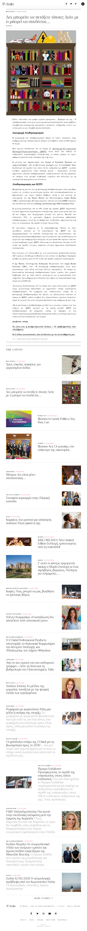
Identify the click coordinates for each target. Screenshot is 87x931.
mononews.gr (62, 919)
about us (23, 919)
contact (31, 919)
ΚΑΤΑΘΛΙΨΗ (44, 339)
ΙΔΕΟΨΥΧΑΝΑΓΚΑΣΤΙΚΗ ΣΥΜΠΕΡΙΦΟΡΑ (28, 339)
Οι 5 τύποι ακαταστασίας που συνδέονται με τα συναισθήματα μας (43, 334)
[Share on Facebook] (66, 5)
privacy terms (50, 919)
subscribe (40, 919)
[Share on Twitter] (71, 5)
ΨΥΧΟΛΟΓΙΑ (10, 11)
